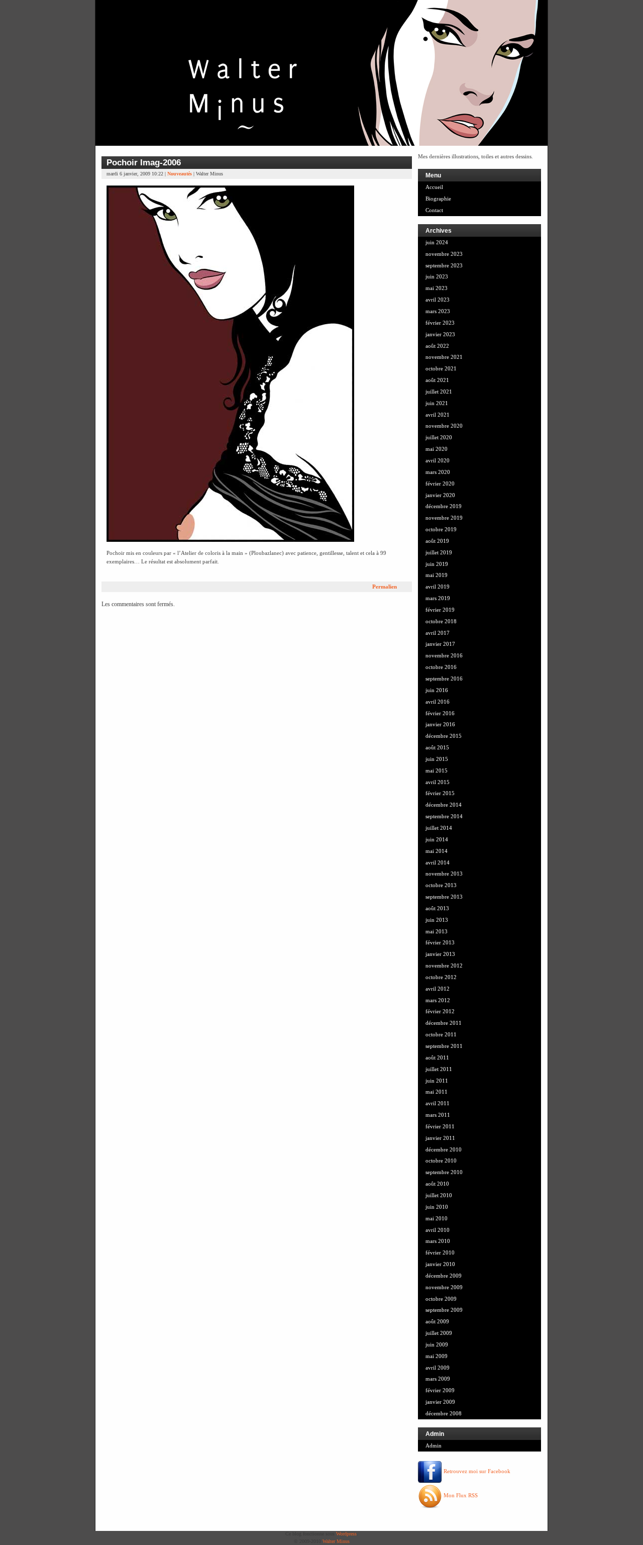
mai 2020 (436, 449)
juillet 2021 (438, 392)
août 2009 (437, 1321)
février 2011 (440, 1126)
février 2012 (440, 1011)
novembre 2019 (444, 518)
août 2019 (437, 541)
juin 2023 (436, 276)
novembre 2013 (444, 874)
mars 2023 (437, 311)
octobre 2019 (441, 529)
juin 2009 (436, 1344)
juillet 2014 (438, 828)
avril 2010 (437, 1230)
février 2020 (440, 483)
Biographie (438, 199)
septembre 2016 (444, 678)
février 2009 (440, 1390)
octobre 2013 (441, 885)
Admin (433, 1445)
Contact (434, 210)
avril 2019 (437, 587)
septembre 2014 (444, 816)
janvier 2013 (440, 954)
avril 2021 (437, 415)
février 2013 (440, 942)
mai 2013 (436, 931)
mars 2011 (437, 1115)
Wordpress (346, 1533)
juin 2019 (436, 564)
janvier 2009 (440, 1402)
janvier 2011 (440, 1138)
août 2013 (437, 908)
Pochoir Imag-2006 (143, 162)
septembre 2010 (444, 1172)
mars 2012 (437, 1000)
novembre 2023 (444, 254)
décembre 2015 (443, 736)
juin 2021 (436, 403)
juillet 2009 (438, 1333)
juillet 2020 (438, 437)
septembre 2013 (444, 897)
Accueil (434, 187)
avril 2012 (437, 989)
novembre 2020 (444, 426)
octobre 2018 (441, 621)
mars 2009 (437, 1379)
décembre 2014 (443, 805)
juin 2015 (436, 759)
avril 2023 (437, 300)
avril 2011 (437, 1103)
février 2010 (440, 1252)
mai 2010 (436, 1218)
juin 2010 (436, 1207)
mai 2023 (436, 288)
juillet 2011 (438, 1069)
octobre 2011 (441, 1034)
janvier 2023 (440, 334)
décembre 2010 (443, 1149)
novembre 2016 (444, 655)
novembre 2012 (444, 965)
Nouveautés (179, 173)
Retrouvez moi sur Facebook (476, 1471)
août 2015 (437, 747)
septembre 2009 (444, 1310)
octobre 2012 (441, 977)
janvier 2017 (440, 644)
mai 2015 (436, 770)
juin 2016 (436, 690)
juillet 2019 (438, 552)
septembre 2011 (444, 1046)
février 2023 (440, 323)
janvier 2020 (440, 495)
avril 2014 (437, 862)
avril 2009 (437, 1368)
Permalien (384, 587)
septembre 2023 (444, 265)
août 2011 (437, 1057)
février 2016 (440, 713)
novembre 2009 (444, 1287)
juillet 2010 (438, 1195)
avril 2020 (437, 460)
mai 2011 (436, 1092)
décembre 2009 (443, 1276)
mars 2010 (437, 1241)
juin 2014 (436, 839)
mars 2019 (437, 598)
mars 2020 (437, 472)
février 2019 (440, 610)
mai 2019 (436, 575)
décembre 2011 (443, 1023)
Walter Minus (336, 1541)
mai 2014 (436, 851)
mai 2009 (436, 1356)
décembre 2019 (443, 506)
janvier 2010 (440, 1264)
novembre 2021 (444, 357)
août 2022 (437, 346)
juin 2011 (436, 1081)
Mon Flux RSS (460, 1495)
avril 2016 (437, 702)
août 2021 (437, 380)
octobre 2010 (441, 1160)
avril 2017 (437, 633)
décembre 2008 (443, 1413)
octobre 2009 (441, 1299)
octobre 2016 (441, 667)
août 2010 (437, 1184)
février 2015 (440, 793)
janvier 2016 (440, 724)
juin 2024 (436, 242)
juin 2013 (436, 920)
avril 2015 (437, 782)
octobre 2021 (441, 368)
